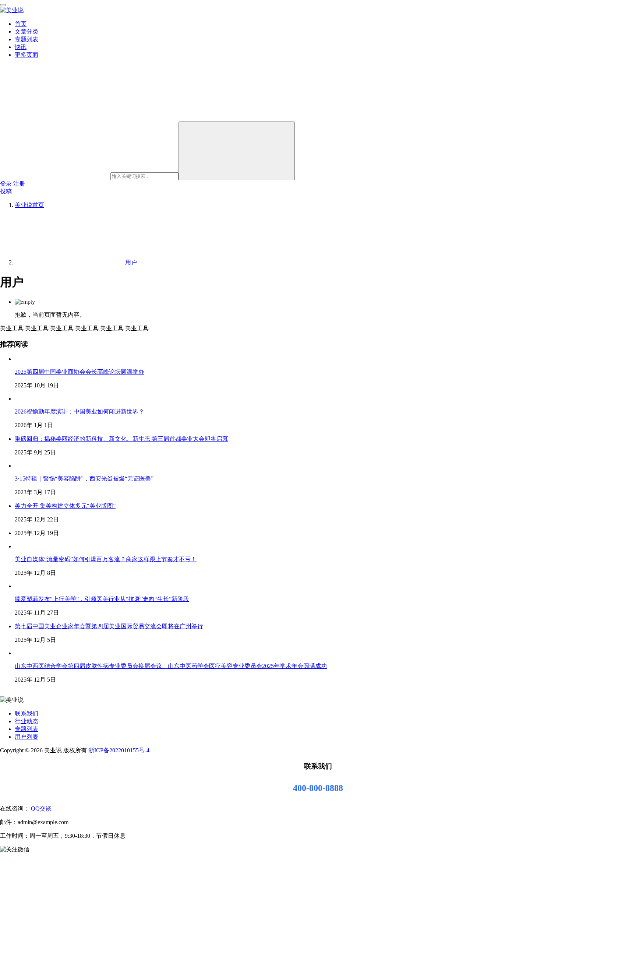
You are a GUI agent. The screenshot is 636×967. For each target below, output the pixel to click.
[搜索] (237, 151)
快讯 (20, 47)
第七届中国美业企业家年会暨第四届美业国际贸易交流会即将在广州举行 (109, 626)
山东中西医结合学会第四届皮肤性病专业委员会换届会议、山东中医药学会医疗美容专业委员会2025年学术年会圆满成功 (171, 666)
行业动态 (26, 721)
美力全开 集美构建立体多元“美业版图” (65, 506)
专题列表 (26, 39)
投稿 (6, 191)
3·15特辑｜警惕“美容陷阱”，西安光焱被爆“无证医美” (84, 478)
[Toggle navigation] (3, 5)
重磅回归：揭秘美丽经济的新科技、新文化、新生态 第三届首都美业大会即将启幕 (121, 439)
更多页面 (26, 55)
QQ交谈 (40, 808)
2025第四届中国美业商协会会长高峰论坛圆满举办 (79, 372)
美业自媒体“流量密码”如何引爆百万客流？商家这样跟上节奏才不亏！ (106, 559)
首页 (20, 24)
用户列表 (26, 737)
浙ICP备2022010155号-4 (118, 750)
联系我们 (26, 713)
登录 (6, 183)
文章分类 (26, 31)
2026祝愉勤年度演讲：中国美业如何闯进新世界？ (79, 411)
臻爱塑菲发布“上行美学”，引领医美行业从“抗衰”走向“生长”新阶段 (102, 599)
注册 (19, 183)
